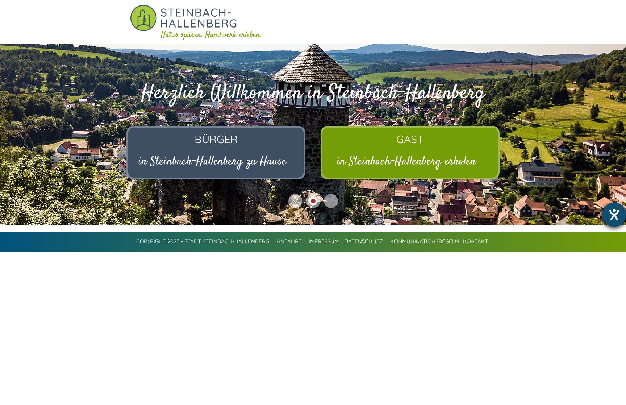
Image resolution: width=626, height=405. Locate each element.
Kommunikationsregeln (424, 241)
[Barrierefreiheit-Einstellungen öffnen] (614, 215)
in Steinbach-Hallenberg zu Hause (212, 161)
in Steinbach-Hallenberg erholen (406, 161)
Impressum (324, 241)
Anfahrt (289, 241)
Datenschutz (363, 241)
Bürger (216, 139)
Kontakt (475, 241)
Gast (409, 139)
